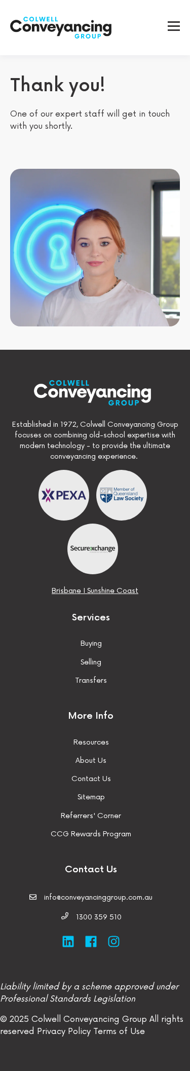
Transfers (91, 680)
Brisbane (66, 590)
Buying (91, 643)
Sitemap (91, 797)
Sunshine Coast (112, 590)
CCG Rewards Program (91, 834)
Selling (91, 662)
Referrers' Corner (91, 815)
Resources (91, 742)
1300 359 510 (99, 917)
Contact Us (91, 778)
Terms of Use (118, 1031)
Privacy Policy (64, 1031)
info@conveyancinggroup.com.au (98, 897)
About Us (90, 760)
